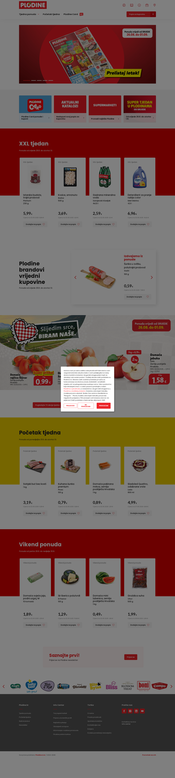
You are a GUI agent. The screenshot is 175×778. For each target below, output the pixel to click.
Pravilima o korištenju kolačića (74, 391)
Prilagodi (70, 406)
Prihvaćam (103, 406)
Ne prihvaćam (85, 405)
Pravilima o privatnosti (72, 389)
